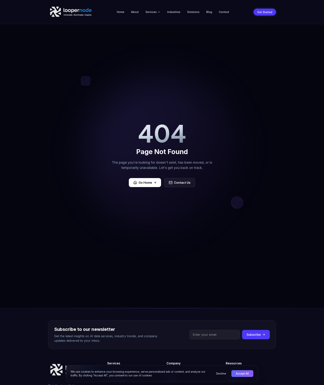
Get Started (264, 12)
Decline (221, 373)
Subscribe (254, 334)
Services (151, 11)
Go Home (145, 182)
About (135, 11)
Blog (209, 11)
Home (120, 11)
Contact (224, 11)
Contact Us (182, 182)
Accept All (242, 373)
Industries (173, 11)
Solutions (193, 11)
